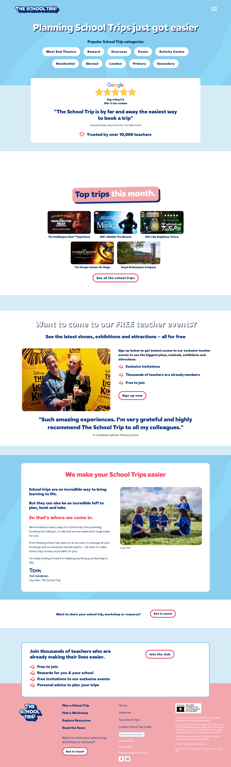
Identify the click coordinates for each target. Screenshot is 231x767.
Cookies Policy (126, 740)
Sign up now (132, 395)
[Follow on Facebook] (121, 758)
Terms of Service (198, 720)
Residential (65, 63)
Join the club (159, 654)
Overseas (119, 51)
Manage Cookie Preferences (131, 735)
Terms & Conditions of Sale (133, 752)
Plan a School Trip (75, 705)
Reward (93, 51)
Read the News (73, 728)
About (123, 705)
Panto (143, 51)
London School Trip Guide (135, 727)
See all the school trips (115, 278)
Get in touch (163, 614)
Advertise (125, 712)
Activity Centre (172, 51)
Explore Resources (76, 720)
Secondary (166, 63)
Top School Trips (129, 719)
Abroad (92, 63)
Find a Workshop (75, 713)
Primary (139, 63)
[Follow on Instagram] (127, 758)
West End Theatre (61, 51)
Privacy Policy (126, 746)
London (115, 63)
